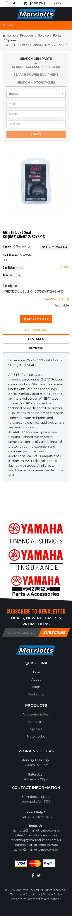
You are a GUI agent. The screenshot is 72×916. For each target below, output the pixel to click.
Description (36, 330)
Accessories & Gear (36, 714)
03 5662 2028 (42, 817)
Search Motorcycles (36, 82)
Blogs (36, 687)
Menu (7, 25)
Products (27, 35)
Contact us (36, 694)
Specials (36, 729)
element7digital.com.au (44, 899)
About (36, 679)
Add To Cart (37, 319)
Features (36, 339)
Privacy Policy (52, 894)
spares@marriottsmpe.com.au (36, 845)
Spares (11, 40)
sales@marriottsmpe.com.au (36, 835)
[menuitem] (36, 672)
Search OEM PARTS (36, 58)
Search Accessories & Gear (36, 67)
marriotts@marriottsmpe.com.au (36, 830)
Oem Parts (36, 722)
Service (43, 35)
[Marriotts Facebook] (32, 875)
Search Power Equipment (36, 74)
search (36, 134)
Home (11, 35)
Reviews (36, 348)
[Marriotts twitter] (39, 875)
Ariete (64, 266)
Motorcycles (36, 736)
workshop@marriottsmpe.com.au (36, 840)
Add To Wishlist (56, 247)
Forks (57, 35)
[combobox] (36, 94)
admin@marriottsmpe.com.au (36, 849)
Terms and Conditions (25, 894)
